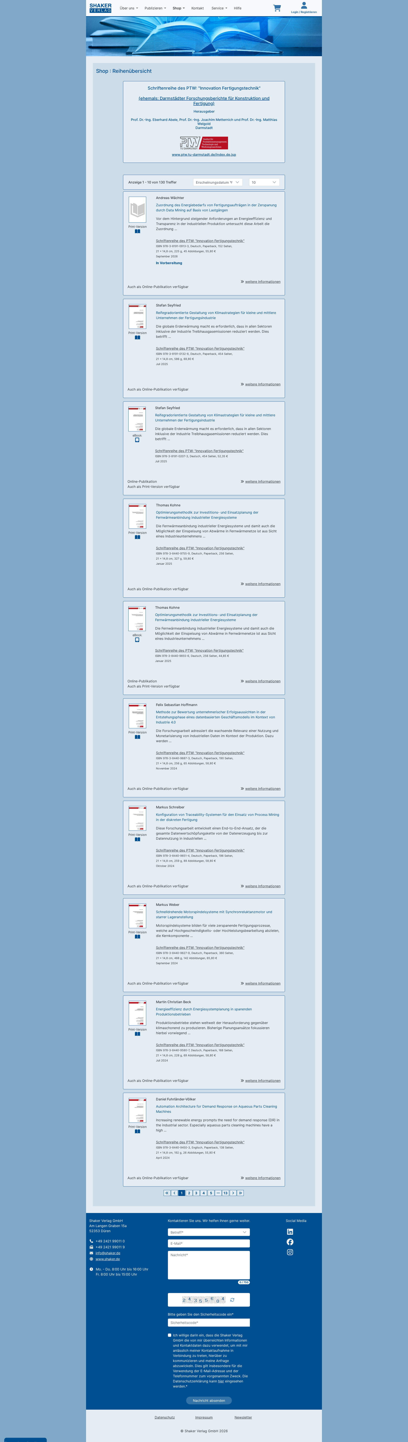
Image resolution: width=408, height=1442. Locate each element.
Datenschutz (165, 1417)
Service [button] (218, 8)
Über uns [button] (127, 8)
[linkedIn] (290, 1232)
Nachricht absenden (209, 1400)
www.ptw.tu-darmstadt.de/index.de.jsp (204, 154)
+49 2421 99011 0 (110, 1241)
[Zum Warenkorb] (277, 8)
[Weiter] (233, 1193)
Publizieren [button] (154, 8)
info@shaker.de (108, 1253)
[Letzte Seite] (240, 1193)
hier (221, 1381)
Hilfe (238, 8)
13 (226, 1193)
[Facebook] (290, 1242)
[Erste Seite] (167, 1193)
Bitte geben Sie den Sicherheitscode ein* (201, 1314)
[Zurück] (174, 1193)
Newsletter (243, 1417)
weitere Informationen (262, 281)
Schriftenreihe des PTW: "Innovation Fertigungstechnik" (200, 241)
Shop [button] (179, 8)
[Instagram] (290, 1252)
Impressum (204, 1417)
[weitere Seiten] (218, 1193)
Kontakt (198, 8)
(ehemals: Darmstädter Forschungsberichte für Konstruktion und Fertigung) (204, 101)
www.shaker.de (108, 1259)
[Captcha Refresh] (232, 1300)
